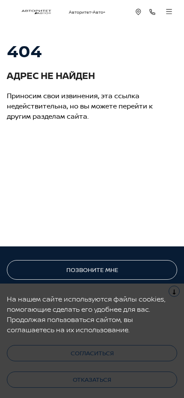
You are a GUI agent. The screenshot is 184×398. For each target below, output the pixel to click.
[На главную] (36, 12)
